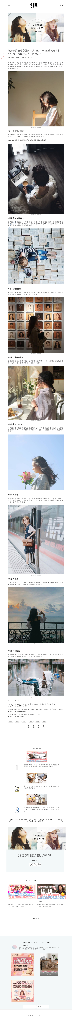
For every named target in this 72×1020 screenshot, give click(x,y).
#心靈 (24, 721)
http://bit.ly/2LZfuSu (17, 711)
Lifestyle (22, 46)
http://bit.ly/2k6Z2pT (17, 716)
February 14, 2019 (21, 57)
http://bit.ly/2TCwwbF (18, 706)
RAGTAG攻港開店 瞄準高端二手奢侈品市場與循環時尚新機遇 (27, 140)
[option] (21, 896)
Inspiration (12, 46)
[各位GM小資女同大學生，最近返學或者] (22, 991)
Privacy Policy (36, 1014)
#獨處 (44, 721)
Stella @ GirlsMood (12, 57)
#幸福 (17, 721)
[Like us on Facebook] (60, 5)
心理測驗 (39, 901)
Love (10, 901)
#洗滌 (37, 721)
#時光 (31, 721)
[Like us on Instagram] (63, 5)
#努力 (10, 721)
